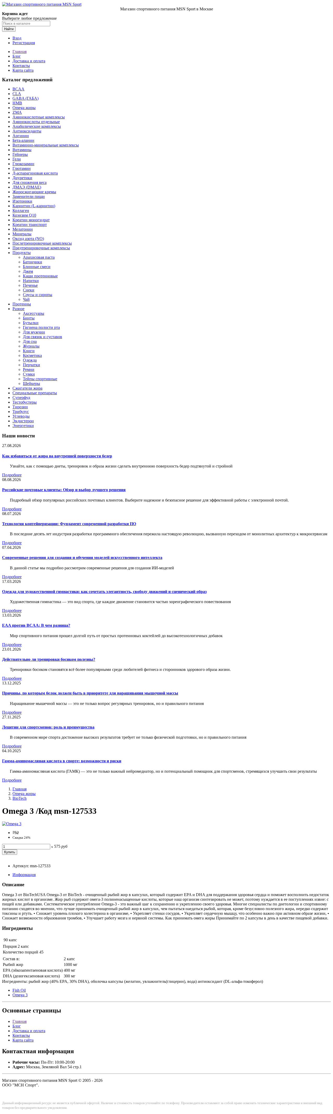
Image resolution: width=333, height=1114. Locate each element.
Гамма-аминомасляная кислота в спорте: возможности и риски (61, 761)
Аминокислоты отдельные (36, 121)
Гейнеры (20, 154)
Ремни (28, 369)
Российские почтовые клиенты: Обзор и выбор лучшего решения (64, 490)
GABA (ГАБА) (25, 98)
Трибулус (20, 411)
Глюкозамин (23, 164)
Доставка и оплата (28, 61)
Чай (26, 299)
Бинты (29, 318)
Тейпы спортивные (40, 379)
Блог (16, 56)
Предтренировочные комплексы (41, 248)
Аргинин (20, 136)
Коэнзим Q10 (24, 215)
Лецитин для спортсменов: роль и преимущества (48, 727)
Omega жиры (24, 107)
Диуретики (22, 178)
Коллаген (20, 210)
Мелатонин (22, 229)
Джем (28, 271)
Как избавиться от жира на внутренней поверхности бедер (57, 456)
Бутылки (31, 323)
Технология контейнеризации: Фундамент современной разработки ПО (69, 524)
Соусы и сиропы (37, 294)
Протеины (21, 304)
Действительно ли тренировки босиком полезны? (48, 659)
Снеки (28, 290)
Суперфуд (21, 397)
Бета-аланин (23, 140)
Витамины (21, 150)
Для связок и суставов (42, 337)
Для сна (30, 341)
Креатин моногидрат (31, 220)
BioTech (19, 798)
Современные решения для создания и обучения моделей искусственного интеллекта (82, 557)
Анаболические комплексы (36, 126)
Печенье (30, 285)
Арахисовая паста (39, 257)
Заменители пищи (28, 196)
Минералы (21, 234)
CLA (16, 93)
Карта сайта (23, 70)
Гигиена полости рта (41, 327)
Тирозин (20, 407)
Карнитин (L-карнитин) (33, 206)
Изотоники (22, 201)
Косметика (32, 355)
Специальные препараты (34, 393)
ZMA (17, 112)
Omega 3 (20, 995)
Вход (16, 38)
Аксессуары (33, 313)
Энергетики (23, 425)
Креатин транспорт (29, 224)
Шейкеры (31, 383)
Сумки (29, 374)
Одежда (30, 360)
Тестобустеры (24, 402)
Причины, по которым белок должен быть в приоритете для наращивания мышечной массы (90, 693)
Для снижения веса (29, 182)
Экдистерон (23, 421)
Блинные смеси (36, 266)
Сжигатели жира (27, 388)
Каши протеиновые (40, 276)
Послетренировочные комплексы (42, 243)
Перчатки (31, 365)
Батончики (32, 262)
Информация (24, 874)
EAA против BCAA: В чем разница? (36, 625)
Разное (18, 308)
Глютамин (21, 168)
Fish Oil (19, 990)
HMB (17, 103)
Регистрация (23, 43)
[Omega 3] (11, 824)
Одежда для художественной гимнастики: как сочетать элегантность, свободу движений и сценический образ (104, 591)
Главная (19, 51)
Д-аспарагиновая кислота (35, 173)
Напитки (31, 280)
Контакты (21, 65)
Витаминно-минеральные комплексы (45, 145)
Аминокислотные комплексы (38, 117)
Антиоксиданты (26, 131)
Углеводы (21, 416)
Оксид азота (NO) (28, 238)
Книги (29, 351)
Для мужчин (34, 332)
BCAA (18, 89)
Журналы (31, 346)
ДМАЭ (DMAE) (26, 187)
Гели (16, 159)
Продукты (21, 252)
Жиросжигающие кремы (34, 192)
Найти (9, 29)
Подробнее (12, 475)
